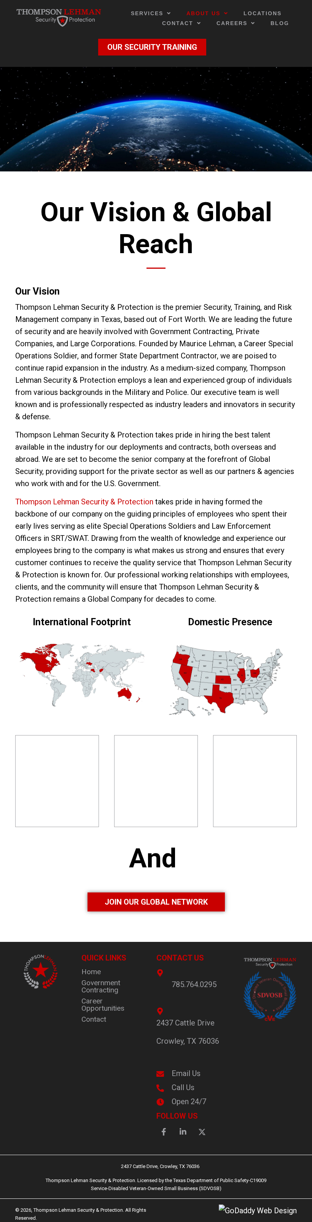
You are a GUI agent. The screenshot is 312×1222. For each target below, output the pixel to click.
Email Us (186, 1073)
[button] (164, 1132)
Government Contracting (100, 986)
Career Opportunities (102, 1005)
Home (91, 971)
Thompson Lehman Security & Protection (84, 501)
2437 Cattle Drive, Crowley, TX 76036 (156, 1166)
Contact (93, 1019)
